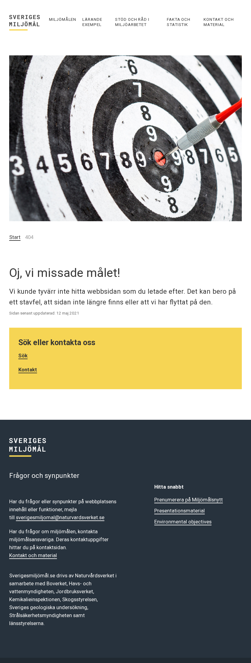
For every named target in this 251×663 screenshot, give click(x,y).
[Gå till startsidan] (27, 21)
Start (15, 237)
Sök (23, 355)
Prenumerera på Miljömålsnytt (188, 500)
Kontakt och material (33, 555)
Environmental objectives (183, 522)
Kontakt (27, 370)
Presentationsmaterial (179, 511)
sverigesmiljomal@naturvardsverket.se (60, 517)
